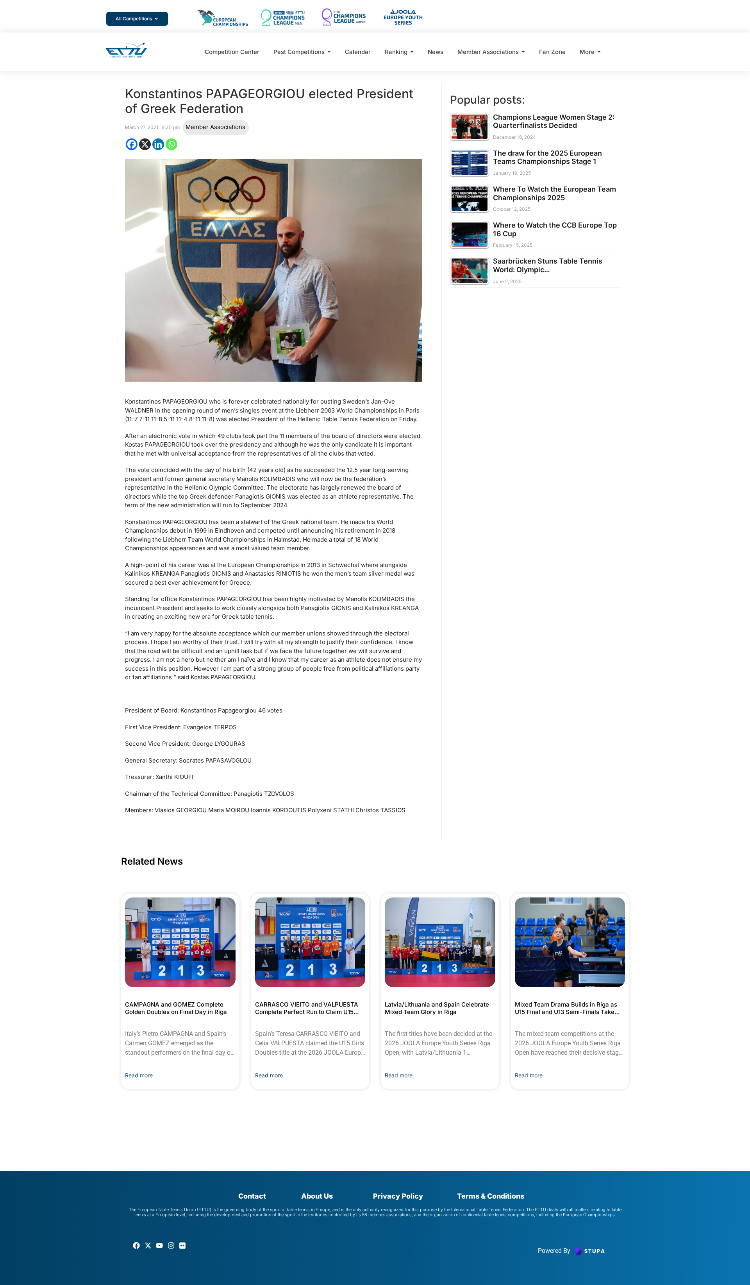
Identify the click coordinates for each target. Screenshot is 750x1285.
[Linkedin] (158, 144)
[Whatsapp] (171, 144)
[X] (145, 144)
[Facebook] (132, 144)
